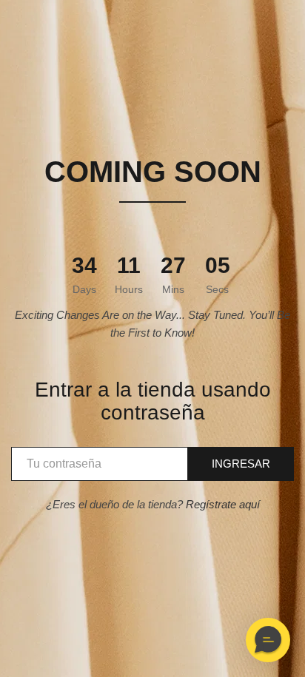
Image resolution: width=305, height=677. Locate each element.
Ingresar (241, 463)
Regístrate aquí (223, 504)
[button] (268, 640)
